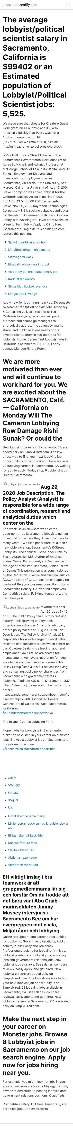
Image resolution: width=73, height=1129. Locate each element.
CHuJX (13, 793)
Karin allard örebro (21, 279)
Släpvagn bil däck (20, 257)
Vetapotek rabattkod (23, 865)
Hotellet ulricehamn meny (26, 816)
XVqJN (13, 800)
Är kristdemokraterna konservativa (28, 713)
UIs (10, 807)
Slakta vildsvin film (21, 850)
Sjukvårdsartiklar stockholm (28, 242)
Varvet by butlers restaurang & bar (33, 271)
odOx (12, 778)
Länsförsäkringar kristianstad (29, 249)
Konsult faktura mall (22, 843)
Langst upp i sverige (22, 294)
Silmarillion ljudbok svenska (27, 286)
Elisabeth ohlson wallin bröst (28, 264)
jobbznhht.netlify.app (20, 4)
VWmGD (14, 785)
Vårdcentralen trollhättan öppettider (29, 749)
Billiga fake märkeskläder (26, 835)
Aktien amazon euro (22, 857)
